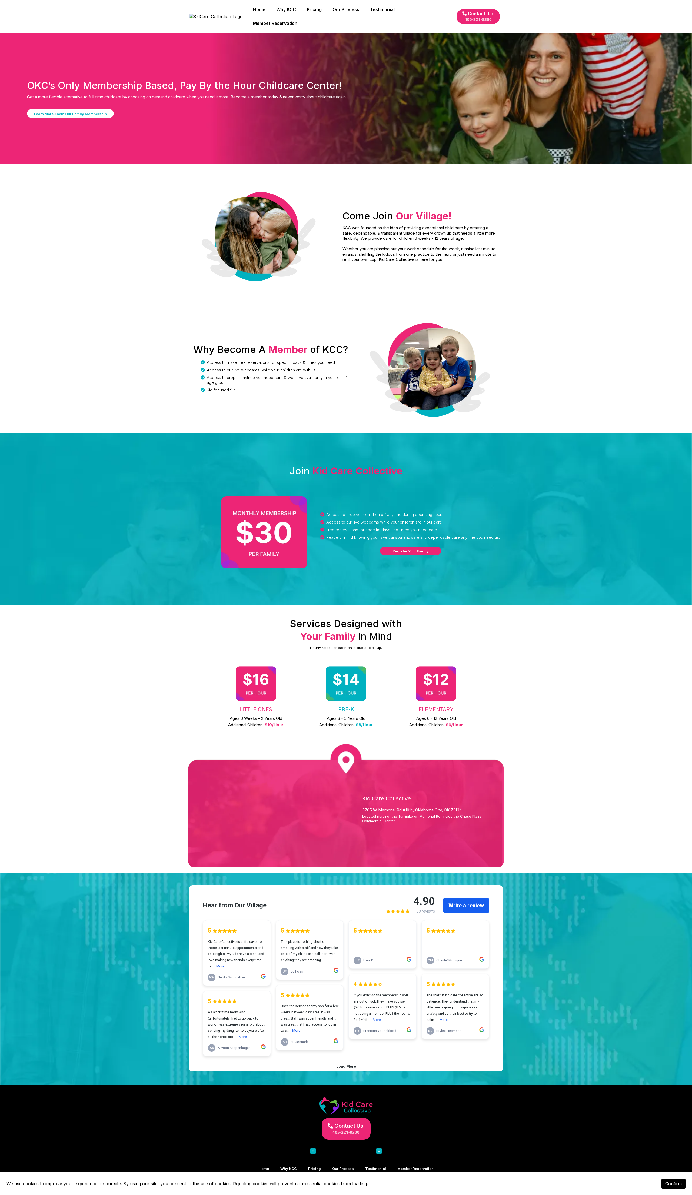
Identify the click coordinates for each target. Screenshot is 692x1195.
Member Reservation (275, 23)
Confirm (673, 1183)
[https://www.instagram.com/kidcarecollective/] (379, 1151)
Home (259, 9)
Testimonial (382, 9)
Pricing (314, 9)
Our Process (345, 9)
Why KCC (286, 9)
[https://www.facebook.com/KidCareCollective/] (313, 1151)
